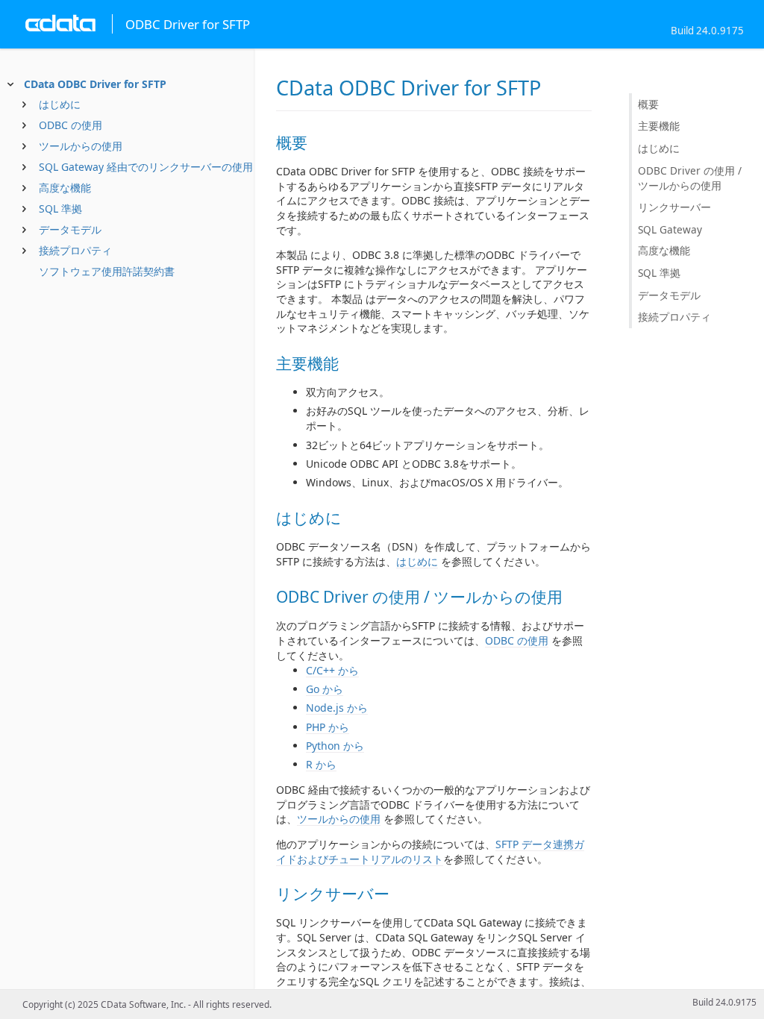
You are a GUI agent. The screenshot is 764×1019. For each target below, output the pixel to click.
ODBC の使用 (70, 125)
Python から (335, 746)
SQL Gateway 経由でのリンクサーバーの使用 (146, 167)
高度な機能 (65, 188)
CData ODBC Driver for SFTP (95, 84)
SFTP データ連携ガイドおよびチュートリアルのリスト (430, 851)
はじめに (60, 104)
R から (321, 764)
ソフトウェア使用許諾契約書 (107, 271)
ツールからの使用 (80, 146)
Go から (324, 689)
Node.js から (337, 707)
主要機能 (659, 126)
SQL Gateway (670, 229)
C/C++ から (332, 670)
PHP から (327, 727)
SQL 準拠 (60, 208)
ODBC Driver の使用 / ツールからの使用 (690, 177)
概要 (648, 104)
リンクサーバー (674, 207)
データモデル (70, 229)
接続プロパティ (75, 250)
